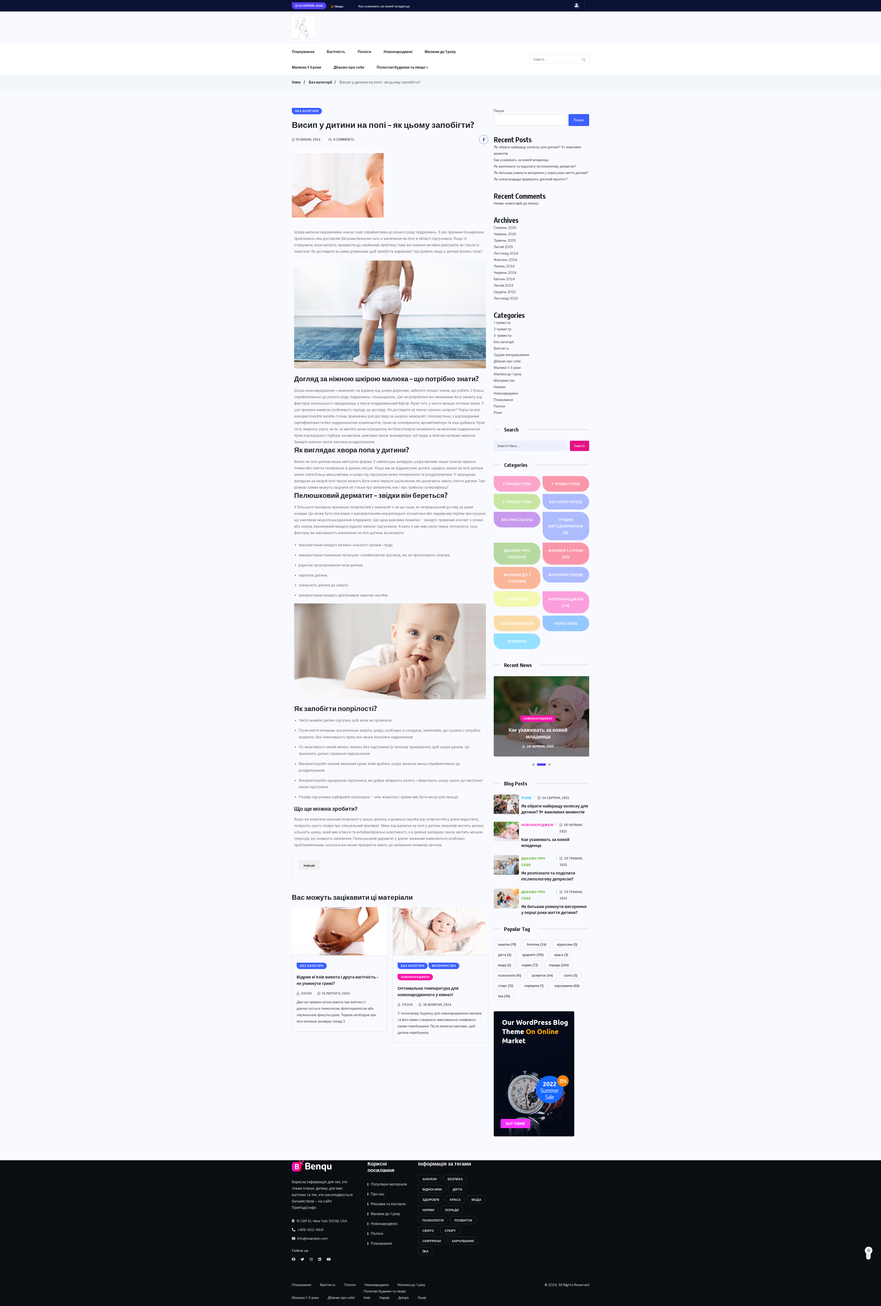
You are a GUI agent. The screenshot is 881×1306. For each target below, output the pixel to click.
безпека (536, 944)
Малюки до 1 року (440, 51)
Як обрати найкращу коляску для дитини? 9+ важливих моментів (538, 150)
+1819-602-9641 (309, 1230)
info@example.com (312, 1238)
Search (579, 446)
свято (570, 975)
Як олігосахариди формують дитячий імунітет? (531, 179)
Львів (422, 1297)
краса (561, 955)
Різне (498, 412)
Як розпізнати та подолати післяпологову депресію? (397, 6)
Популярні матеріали (389, 1184)
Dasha (306, 993)
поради (309, 865)
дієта (504, 955)
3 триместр (502, 335)
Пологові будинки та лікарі (401, 67)
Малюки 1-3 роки (306, 67)
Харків (384, 1297)
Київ (367, 1297)
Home (296, 82)
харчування (566, 986)
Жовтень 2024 (505, 260)
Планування (303, 51)
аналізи (507, 944)
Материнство (504, 380)
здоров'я (533, 955)
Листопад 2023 (506, 298)
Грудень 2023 (505, 292)
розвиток (542, 975)
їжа (504, 996)
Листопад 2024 (506, 253)
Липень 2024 (504, 266)
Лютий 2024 (503, 285)
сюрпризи (534, 986)
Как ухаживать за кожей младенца (521, 160)
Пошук (499, 111)
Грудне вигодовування (511, 355)
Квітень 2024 (504, 279)
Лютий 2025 (503, 247)
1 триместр (502, 322)
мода (504, 965)
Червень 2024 (505, 272)
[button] (533, 764)
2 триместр (502, 329)
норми (530, 965)
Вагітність (336, 51)
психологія (509, 975)
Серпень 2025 (505, 227)
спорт (505, 986)
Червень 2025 (505, 234)
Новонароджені (398, 51)
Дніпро (403, 1297)
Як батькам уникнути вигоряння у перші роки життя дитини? (541, 173)
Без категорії (320, 82)
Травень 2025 (505, 240)
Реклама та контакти (388, 1204)
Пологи (364, 51)
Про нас (378, 1194)
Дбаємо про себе (349, 67)
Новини (499, 387)
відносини (567, 944)
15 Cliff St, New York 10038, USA (321, 1221)
